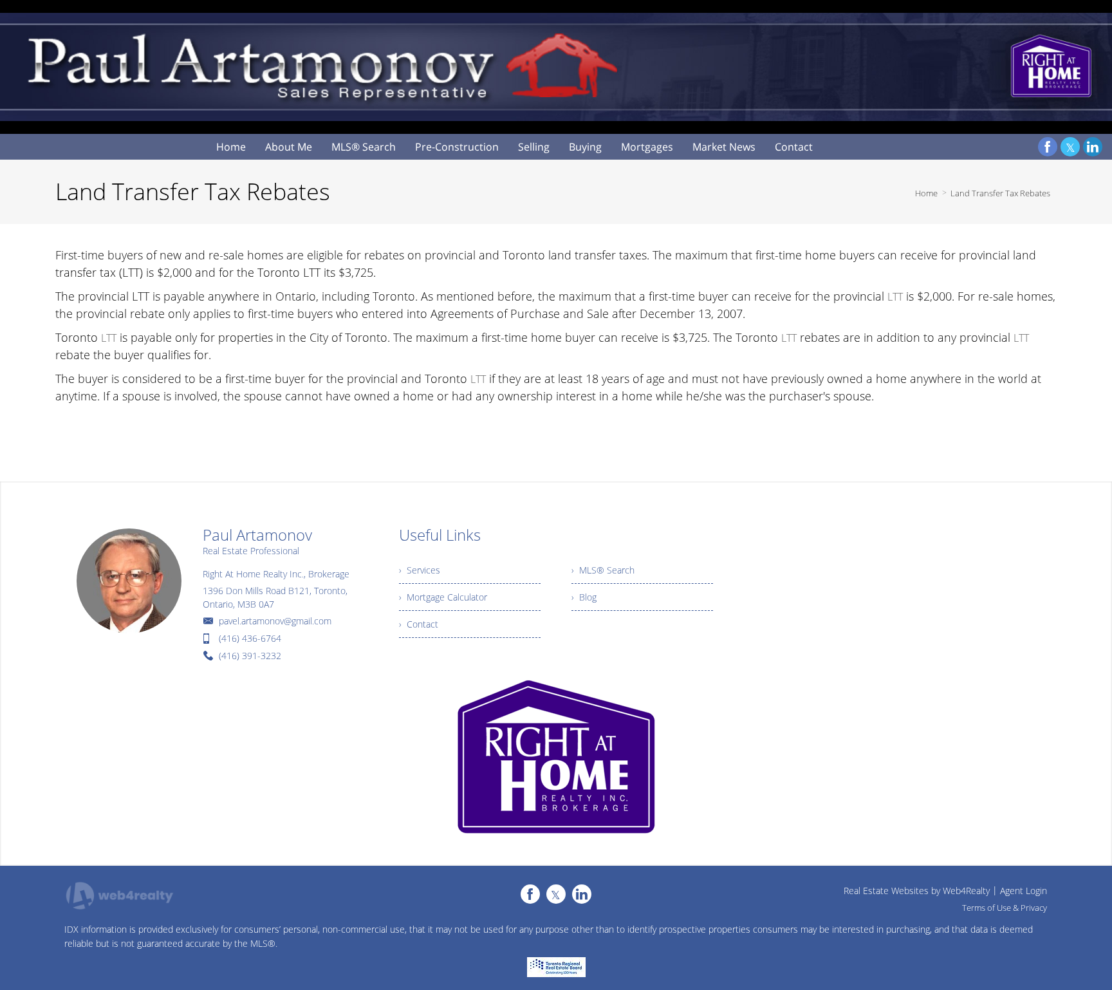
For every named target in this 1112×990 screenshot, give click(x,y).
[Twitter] (1070, 146)
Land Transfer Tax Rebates (1000, 193)
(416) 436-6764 (250, 638)
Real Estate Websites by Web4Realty (917, 890)
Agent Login (1023, 890)
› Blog (584, 597)
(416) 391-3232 (250, 655)
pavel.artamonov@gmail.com (275, 621)
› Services (419, 570)
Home (926, 193)
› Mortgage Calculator (443, 597)
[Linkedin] (1092, 146)
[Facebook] (1047, 146)
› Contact (418, 624)
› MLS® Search (603, 570)
